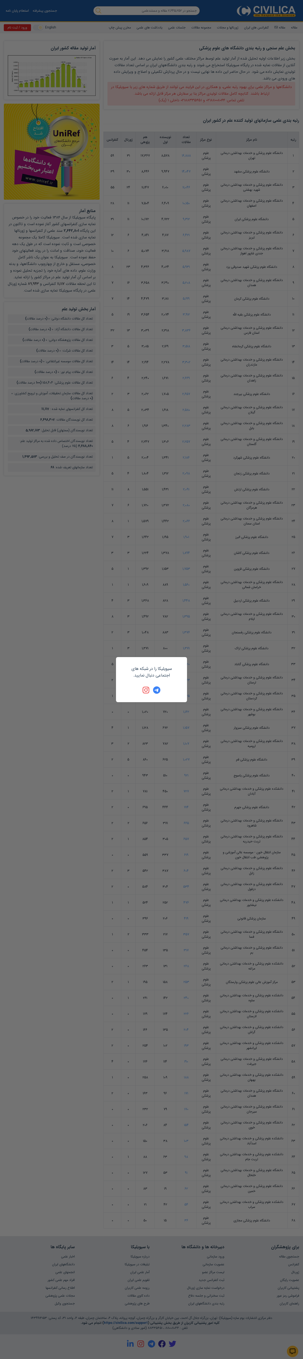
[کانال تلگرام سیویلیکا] (156, 690)
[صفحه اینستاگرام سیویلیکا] (146, 690)
